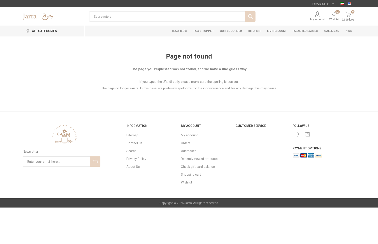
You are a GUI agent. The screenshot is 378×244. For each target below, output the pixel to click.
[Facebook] (297, 134)
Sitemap (132, 135)
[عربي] (341, 3)
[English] (349, 3)
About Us (133, 167)
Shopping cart (191, 175)
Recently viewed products (199, 159)
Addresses (188, 151)
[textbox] (167, 16)
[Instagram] (307, 134)
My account (317, 19)
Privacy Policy (136, 159)
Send (95, 161)
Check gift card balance (198, 167)
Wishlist (186, 182)
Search (250, 16)
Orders (186, 143)
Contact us (134, 143)
